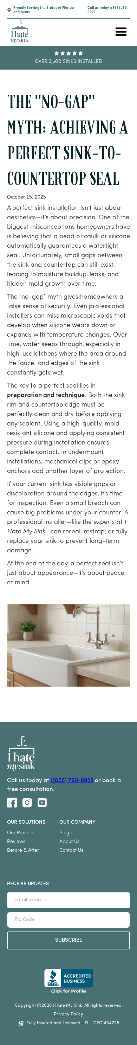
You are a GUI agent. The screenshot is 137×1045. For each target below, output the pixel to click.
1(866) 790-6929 (72, 781)
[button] (121, 32)
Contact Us (71, 850)
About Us (69, 841)
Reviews (16, 841)
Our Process (20, 833)
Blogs (65, 833)
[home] (18, 31)
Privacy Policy (68, 1014)
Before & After (23, 850)
